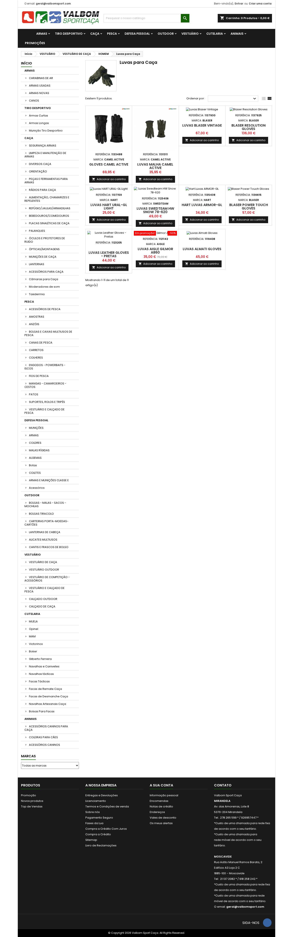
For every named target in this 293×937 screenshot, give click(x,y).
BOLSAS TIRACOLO (41, 514)
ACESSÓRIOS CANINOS (44, 745)
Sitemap (91, 840)
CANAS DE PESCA (40, 343)
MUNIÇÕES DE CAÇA (42, 257)
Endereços (157, 812)
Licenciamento (95, 801)
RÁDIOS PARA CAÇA (42, 190)
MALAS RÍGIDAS (39, 450)
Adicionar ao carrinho (109, 179)
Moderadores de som (44, 287)
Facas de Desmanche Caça (48, 696)
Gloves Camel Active (108, 164)
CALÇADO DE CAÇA (42, 606)
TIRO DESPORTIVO (69, 33)
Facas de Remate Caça (45, 689)
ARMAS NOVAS (39, 93)
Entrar (239, 3)
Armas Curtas (38, 116)
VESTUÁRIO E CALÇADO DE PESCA (44, 411)
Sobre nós (92, 812)
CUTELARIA (214, 33)
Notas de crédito (161, 806)
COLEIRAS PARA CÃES (43, 737)
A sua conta (161, 785)
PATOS (33, 394)
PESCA (112, 33)
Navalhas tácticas (41, 674)
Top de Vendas (31, 806)
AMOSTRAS (36, 317)
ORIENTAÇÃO (38, 171)
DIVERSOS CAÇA (40, 164)
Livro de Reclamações (100, 845)
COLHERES (36, 358)
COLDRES (35, 443)
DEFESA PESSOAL (137, 33)
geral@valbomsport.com (53, 3)
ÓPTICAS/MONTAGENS (44, 249)
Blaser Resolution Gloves (248, 127)
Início (26, 63)
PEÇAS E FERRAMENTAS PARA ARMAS (46, 180)
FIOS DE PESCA (39, 376)
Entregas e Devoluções (101, 795)
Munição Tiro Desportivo (46, 131)
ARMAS (41, 33)
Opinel (33, 629)
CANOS (34, 101)
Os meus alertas (161, 823)
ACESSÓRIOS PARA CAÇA (46, 272)
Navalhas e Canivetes (44, 666)
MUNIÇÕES (36, 428)
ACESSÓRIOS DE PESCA (44, 309)
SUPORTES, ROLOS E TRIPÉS (47, 402)
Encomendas (159, 801)
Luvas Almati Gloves (202, 249)
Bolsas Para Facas (41, 711)
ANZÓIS (34, 324)
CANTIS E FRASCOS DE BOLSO (48, 547)
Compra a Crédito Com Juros (106, 829)
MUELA (33, 621)
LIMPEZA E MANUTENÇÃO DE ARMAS (45, 154)
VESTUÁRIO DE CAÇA (43, 562)
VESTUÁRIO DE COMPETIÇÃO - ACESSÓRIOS (47, 579)
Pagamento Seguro (99, 818)
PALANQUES (37, 231)
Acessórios (37, 488)
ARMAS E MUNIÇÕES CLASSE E (49, 480)
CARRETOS (36, 350)
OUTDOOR (166, 33)
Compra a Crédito (98, 834)
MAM (32, 636)
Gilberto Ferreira (40, 659)
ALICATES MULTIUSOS (43, 540)
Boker (33, 651)
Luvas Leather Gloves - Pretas (109, 254)
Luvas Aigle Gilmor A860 (155, 251)
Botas (33, 465)
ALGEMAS (35, 458)
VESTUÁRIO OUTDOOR (44, 570)
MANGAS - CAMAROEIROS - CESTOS (45, 385)
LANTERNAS (36, 264)
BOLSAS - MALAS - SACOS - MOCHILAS (45, 504)
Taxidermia (37, 294)
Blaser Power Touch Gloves (248, 206)
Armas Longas (39, 123)
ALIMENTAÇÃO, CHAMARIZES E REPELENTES (46, 199)
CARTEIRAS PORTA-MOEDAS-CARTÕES (46, 523)
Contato (222, 785)
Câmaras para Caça (43, 279)
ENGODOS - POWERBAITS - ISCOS (44, 367)
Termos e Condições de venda (107, 806)
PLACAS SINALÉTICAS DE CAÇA (49, 223)
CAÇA (94, 33)
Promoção (28, 795)
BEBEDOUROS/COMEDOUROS (49, 216)
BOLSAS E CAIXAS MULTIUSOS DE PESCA (48, 333)
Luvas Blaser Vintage (202, 125)
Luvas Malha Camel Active (155, 166)
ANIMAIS (237, 33)
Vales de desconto (163, 818)
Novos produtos (32, 801)
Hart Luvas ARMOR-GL (202, 204)
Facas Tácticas (39, 681)
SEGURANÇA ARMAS (42, 145)
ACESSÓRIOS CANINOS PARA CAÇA (46, 728)
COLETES (35, 473)
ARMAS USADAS (39, 86)
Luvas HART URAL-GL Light (109, 206)
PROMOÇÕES (35, 43)
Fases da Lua (94, 823)
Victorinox (36, 644)
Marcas (28, 756)
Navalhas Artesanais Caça (47, 704)
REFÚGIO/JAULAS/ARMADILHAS (49, 208)
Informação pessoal (164, 795)
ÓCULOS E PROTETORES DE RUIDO (44, 240)
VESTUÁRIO (190, 33)
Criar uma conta (260, 3)
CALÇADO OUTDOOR (43, 599)
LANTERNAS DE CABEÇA (44, 532)
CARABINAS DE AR (41, 78)
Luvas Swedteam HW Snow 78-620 (155, 210)
